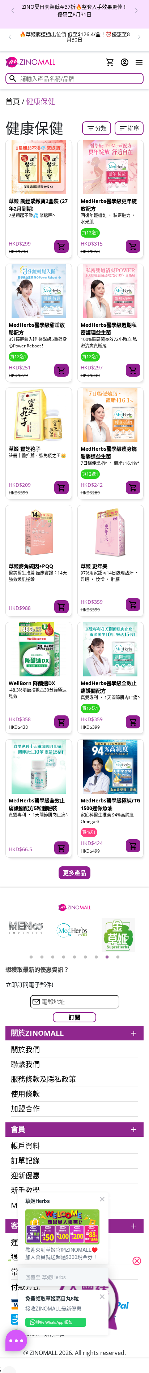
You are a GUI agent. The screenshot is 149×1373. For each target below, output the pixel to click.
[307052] (61, 370)
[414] (61, 487)
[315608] (133, 246)
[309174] (133, 604)
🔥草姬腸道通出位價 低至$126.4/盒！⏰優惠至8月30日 (75, 37)
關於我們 (25, 1049)
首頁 (12, 102)
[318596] (61, 847)
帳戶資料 (25, 1146)
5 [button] (74, 957)
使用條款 (25, 1094)
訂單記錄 (25, 1161)
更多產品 (74, 873)
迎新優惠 (25, 1175)
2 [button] (42, 957)
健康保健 (40, 102)
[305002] (61, 246)
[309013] (133, 370)
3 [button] (52, 957)
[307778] (61, 606)
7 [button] (96, 957)
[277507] (133, 487)
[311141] (133, 721)
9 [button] (118, 957)
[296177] (133, 845)
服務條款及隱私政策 (43, 1079)
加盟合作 (25, 1109)
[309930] (61, 721)
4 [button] (63, 957)
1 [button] (31, 957)
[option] (74, 10)
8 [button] (107, 957)
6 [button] (85, 957)
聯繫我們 (25, 1064)
